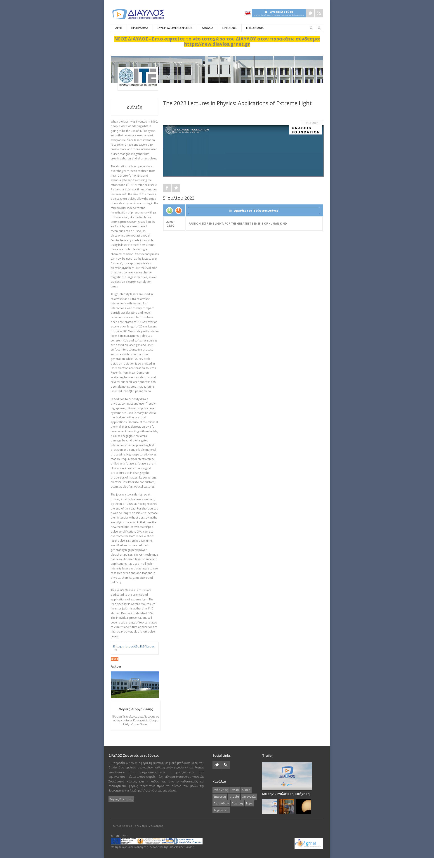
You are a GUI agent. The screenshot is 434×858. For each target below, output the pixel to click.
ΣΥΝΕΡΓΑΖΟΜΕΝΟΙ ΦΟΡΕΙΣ (174, 28)
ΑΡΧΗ (118, 28)
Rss (319, 13)
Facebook (166, 188)
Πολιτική (237, 803)
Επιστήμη (311, 122)
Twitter (310, 13)
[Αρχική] (138, 14)
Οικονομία (249, 797)
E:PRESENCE (229, 28)
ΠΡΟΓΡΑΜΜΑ (139, 28)
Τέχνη (249, 803)
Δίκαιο (246, 790)
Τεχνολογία (221, 810)
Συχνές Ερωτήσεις (121, 799)
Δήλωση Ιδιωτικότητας (149, 825)
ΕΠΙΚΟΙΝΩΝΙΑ (255, 28)
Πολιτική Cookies (121, 825)
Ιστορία (234, 797)
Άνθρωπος (221, 790)
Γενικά (235, 790)
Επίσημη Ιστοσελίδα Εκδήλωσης (133, 646)
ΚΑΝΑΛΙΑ (207, 28)
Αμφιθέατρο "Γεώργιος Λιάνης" (257, 211)
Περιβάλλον (221, 803)
